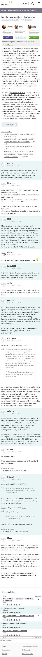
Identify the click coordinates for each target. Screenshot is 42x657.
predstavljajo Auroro (17, 92)
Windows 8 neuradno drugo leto (14, 139)
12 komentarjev (8, 124)
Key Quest (11, 266)
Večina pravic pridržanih (30, 646)
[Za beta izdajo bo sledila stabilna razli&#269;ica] (21, 32)
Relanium (11, 183)
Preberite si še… (6, 132)
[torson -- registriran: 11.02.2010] (3, 450)
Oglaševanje (26, 650)
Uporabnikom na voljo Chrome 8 (14, 151)
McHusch (5, 610)
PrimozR (10, 477)
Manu (9, 538)
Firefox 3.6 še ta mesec (11, 157)
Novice (11, 605)
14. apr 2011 (15, 20)
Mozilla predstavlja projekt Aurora (18, 17)
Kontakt (4, 654)
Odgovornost (6, 650)
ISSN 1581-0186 (27, 654)
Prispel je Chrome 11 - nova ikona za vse (18, 616)
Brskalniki (29, 20)
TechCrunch (9, 45)
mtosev (10, 252)
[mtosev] (3, 253)
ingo (9, 219)
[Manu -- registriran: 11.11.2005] (3, 539)
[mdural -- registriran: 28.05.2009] (3, 164)
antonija (10, 300)
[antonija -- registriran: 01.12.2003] (3, 301)
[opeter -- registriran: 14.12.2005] (3, 284)
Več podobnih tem (5, 640)
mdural (10, 163)
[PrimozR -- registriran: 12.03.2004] (3, 478)
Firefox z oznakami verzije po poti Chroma (17, 142)
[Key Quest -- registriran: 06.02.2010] (3, 266)
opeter (10, 283)
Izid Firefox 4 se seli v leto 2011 (14, 154)
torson (10, 449)
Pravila (4, 646)
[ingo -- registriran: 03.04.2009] (3, 219)
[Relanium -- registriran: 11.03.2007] (3, 184)
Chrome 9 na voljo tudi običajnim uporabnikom (18, 146)
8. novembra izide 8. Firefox (13, 608)
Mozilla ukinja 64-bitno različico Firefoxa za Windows (18, 600)
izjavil (25, 345)
